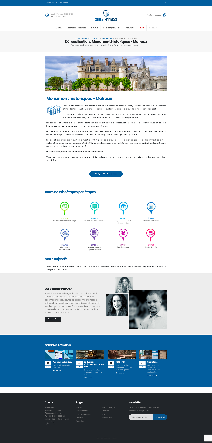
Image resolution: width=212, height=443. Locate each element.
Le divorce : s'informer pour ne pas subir (94, 364)
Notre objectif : (56, 259)
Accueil (59, 28)
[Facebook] (162, 2)
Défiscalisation (107, 38)
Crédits (79, 407)
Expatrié (94, 28)
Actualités (130, 28)
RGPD (104, 414)
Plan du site (107, 418)
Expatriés (80, 421)
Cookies (105, 411)
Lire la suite (57, 371)
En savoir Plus (53, 319)
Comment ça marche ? (112, 28)
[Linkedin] (165, 2)
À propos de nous (51, 3)
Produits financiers (83, 414)
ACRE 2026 (120, 362)
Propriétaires (152, 362)
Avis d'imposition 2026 (62, 362)
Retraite (79, 418)
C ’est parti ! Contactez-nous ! (106, 174)
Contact (153, 28)
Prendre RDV (64, 3)
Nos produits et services (90, 38)
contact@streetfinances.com (57, 419)
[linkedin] (48, 423)
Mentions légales (109, 407)
